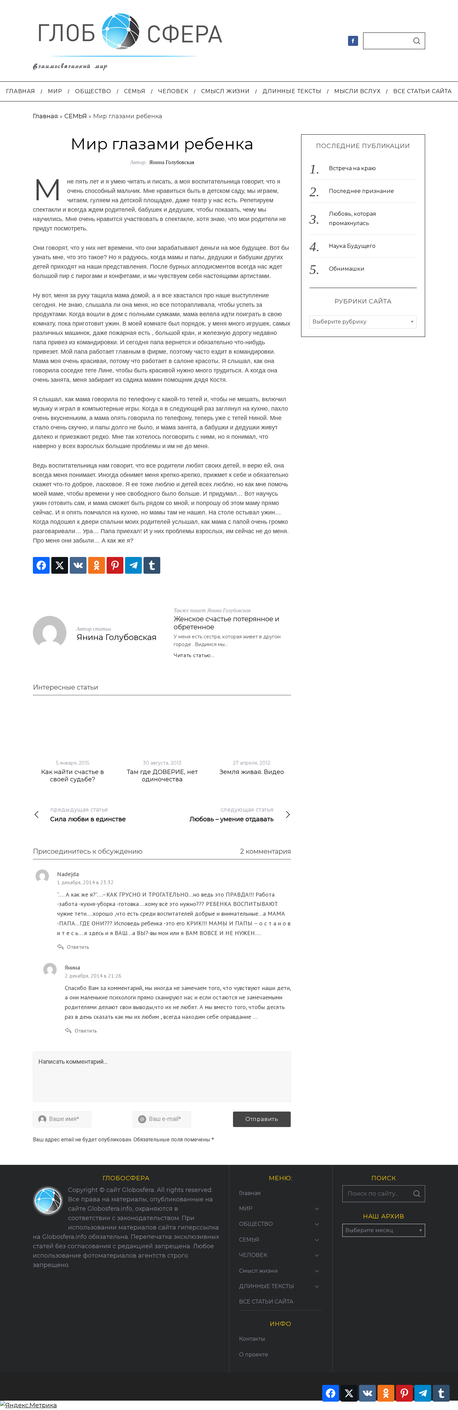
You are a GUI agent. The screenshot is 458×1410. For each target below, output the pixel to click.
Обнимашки (346, 269)
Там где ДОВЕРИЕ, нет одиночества (162, 775)
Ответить (78, 946)
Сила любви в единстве (88, 814)
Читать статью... (194, 655)
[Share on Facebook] (41, 565)
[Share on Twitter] (59, 565)
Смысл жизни (258, 1271)
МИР (245, 1208)
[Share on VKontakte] (78, 565)
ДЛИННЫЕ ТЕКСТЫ (266, 1286)
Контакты (252, 1339)
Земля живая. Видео (252, 772)
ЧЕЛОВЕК (253, 1255)
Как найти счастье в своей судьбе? (72, 775)
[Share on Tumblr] (152, 565)
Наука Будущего (352, 246)
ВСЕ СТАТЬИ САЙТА (266, 1301)
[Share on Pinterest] (115, 565)
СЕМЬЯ (75, 116)
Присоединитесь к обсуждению (87, 851)
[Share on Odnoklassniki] (96, 565)
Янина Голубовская (171, 161)
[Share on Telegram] (133, 565)
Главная (45, 116)
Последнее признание (361, 191)
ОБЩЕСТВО (256, 1224)
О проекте (253, 1354)
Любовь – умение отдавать (231, 814)
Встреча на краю (352, 168)
